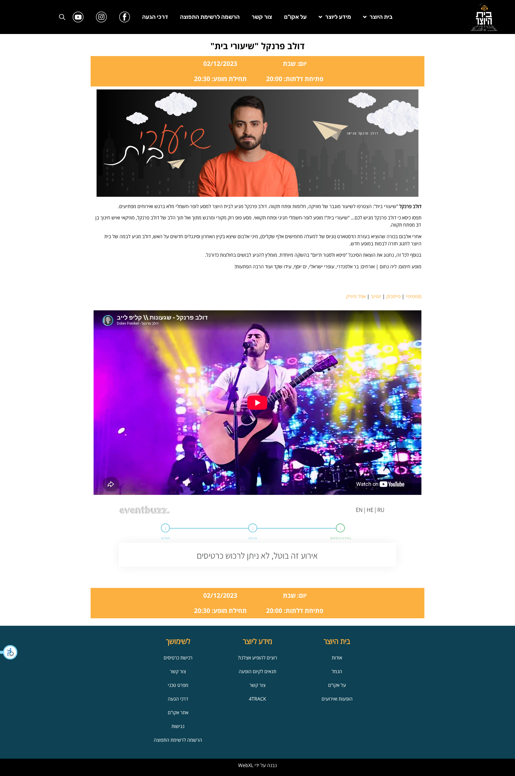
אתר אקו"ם (178, 712)
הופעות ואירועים (337, 699)
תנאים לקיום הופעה (257, 671)
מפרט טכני (178, 685)
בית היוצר (381, 16)
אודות (337, 657)
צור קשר (262, 16)
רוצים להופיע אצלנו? (257, 657)
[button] (9, 652)
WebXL (245, 765)
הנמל (337, 671)
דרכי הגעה (155, 16)
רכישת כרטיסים (178, 657)
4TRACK (257, 699)
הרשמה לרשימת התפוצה (210, 16)
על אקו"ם (295, 16)
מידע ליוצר (338, 16)
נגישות (177, 726)
